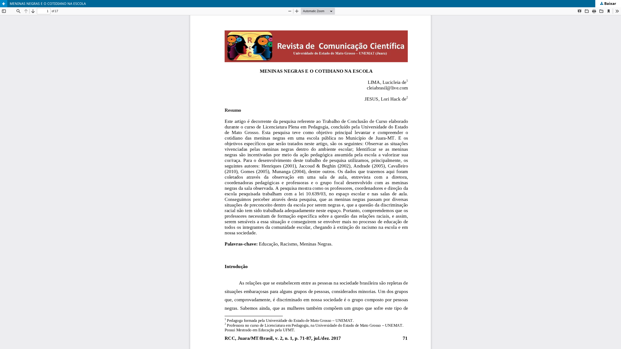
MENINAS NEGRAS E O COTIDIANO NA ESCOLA (48, 3)
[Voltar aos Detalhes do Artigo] (3, 3)
